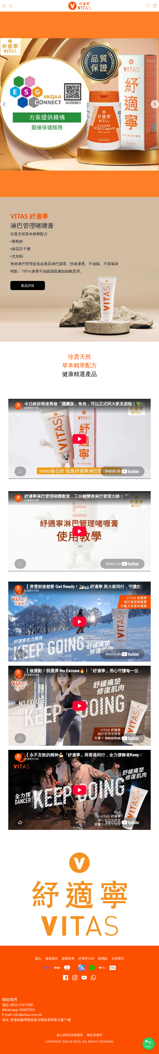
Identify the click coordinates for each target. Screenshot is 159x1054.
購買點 (102, 958)
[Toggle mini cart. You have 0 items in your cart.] (155, 6)
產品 (38, 958)
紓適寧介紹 (86, 958)
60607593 (27, 1009)
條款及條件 (94, 1035)
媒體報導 (68, 958)
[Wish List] (148, 6)
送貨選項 (118, 958)
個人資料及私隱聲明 (70, 1035)
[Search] (10, 6)
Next (155, 104)
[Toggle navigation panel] (4, 6)
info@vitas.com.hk (27, 1014)
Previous (4, 104)
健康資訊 (51, 958)
